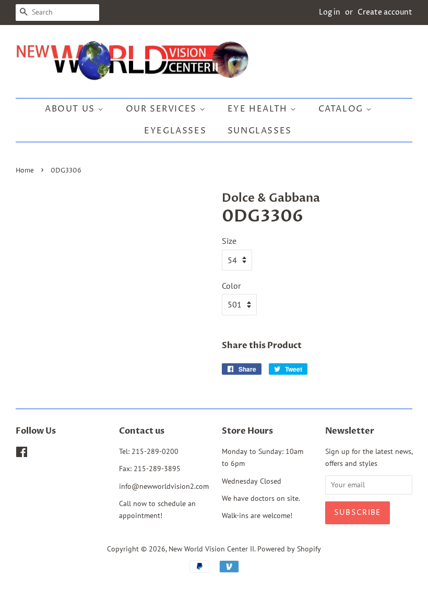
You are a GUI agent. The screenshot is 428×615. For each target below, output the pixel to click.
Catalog (342, 109)
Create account (385, 12)
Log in (329, 12)
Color (231, 285)
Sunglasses (260, 131)
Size (229, 241)
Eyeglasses (175, 131)
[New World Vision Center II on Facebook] (22, 454)
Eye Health (259, 109)
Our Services (163, 109)
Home (25, 170)
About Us (71, 109)
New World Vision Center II (211, 549)
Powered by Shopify (289, 549)
